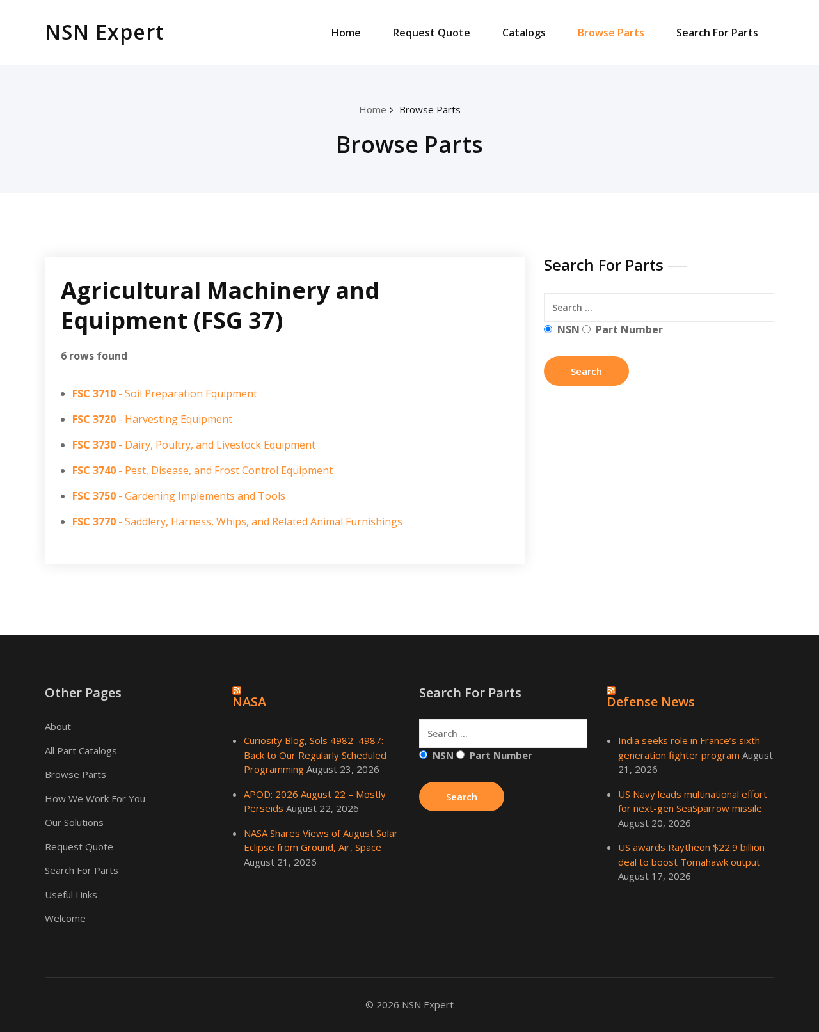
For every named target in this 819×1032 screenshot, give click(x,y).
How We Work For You (95, 798)
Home (346, 33)
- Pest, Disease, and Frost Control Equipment (202, 470)
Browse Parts (611, 33)
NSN (568, 329)
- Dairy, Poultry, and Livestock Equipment (193, 445)
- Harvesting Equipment (152, 419)
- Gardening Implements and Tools (178, 496)
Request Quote (431, 33)
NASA (249, 701)
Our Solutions (74, 822)
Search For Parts (717, 33)
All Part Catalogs (81, 750)
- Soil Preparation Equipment (164, 393)
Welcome (65, 918)
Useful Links (71, 894)
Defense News (651, 701)
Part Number (629, 329)
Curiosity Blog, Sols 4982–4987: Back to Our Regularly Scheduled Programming (315, 754)
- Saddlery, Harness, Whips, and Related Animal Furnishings (237, 521)
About (58, 726)
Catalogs (524, 33)
